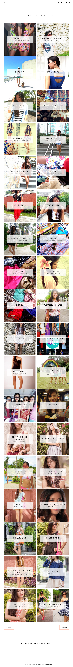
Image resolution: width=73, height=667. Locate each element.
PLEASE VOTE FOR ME (53, 605)
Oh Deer (20, 338)
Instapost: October (53, 105)
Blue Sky (20, 72)
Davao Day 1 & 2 (53, 405)
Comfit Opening (20, 105)
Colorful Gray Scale (53, 438)
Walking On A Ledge (53, 338)
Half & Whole (20, 372)
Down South (19, 471)
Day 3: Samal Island (20, 405)
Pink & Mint (20, 505)
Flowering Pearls (53, 305)
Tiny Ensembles (20, 39)
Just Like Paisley (53, 471)
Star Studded (53, 139)
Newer (9, 627)
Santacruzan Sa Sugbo (53, 505)
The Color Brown (20, 172)
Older (64, 627)
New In (53, 238)
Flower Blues (20, 139)
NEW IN (53, 172)
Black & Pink (53, 538)
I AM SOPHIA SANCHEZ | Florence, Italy (30, 664)
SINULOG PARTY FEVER (53, 39)
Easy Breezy (53, 205)
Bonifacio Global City (19, 238)
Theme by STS (50, 664)
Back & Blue (53, 72)
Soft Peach (20, 605)
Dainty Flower (53, 272)
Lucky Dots (20, 205)
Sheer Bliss (53, 571)
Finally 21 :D (19, 538)
